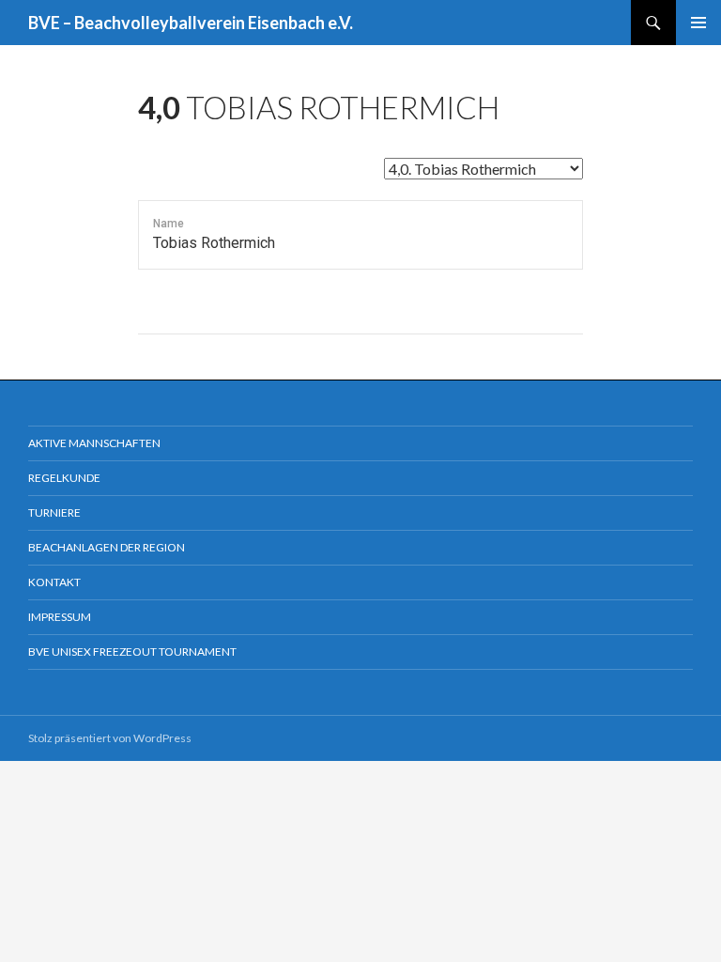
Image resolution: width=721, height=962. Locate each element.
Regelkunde (64, 478)
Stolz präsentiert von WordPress (110, 738)
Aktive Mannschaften (94, 443)
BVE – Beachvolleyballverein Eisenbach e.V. (190, 22)
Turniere (54, 512)
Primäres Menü (698, 22)
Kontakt (54, 582)
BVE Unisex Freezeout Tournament (132, 651)
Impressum (59, 617)
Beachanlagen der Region (106, 547)
